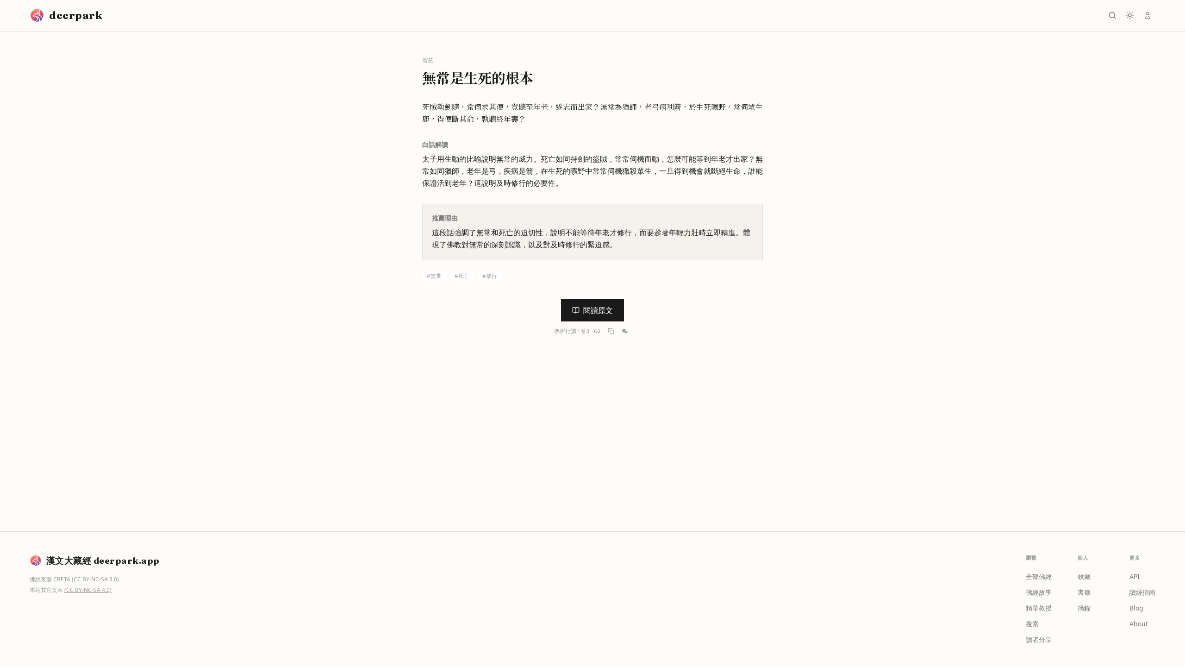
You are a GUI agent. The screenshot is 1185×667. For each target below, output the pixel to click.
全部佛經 (1039, 576)
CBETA (61, 579)
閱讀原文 (598, 310)
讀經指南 (1142, 592)
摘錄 (1084, 608)
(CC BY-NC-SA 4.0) (88, 590)
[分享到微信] (625, 331)
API (1134, 576)
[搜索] (1112, 15)
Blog (1136, 608)
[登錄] (1147, 15)
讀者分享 (1039, 639)
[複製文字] (611, 331)
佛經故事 (1039, 592)
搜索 (1032, 623)
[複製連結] (597, 331)
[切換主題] (1130, 15)
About (1138, 623)
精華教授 (1039, 608)
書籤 (1084, 592)
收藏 (1084, 576)
